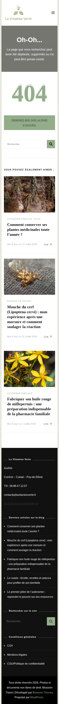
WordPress (36, 697)
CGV (10, 645)
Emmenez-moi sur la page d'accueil (30, 122)
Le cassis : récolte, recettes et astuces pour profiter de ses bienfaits (29, 580)
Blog (37, 219)
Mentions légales (17, 654)
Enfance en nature (19, 301)
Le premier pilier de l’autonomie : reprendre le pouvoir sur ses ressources (30, 594)
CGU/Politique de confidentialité (26, 663)
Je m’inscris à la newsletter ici (21, 503)
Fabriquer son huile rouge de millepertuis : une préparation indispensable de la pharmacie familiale (31, 564)
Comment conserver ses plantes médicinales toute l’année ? (28, 229)
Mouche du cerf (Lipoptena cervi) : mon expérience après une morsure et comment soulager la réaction (27, 317)
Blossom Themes (43, 692)
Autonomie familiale (19, 219)
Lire (46, 244)
